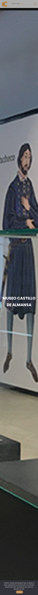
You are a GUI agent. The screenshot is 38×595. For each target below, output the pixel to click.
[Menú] (35, 3)
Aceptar (19, 592)
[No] (35, 588)
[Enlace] (12, 4)
